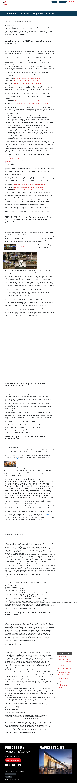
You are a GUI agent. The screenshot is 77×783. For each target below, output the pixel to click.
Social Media (54, 4)
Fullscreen (8, 161)
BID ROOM (8, 776)
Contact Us (70, 4)
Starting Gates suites (15, 194)
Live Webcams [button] (62, 1)
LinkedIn (19, 158)
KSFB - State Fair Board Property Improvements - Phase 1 (55, 761)
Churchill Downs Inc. (11, 356)
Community (33, 4)
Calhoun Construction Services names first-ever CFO (65, 667)
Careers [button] (63, 4)
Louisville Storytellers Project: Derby (25, 80)
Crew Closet (69, 8)
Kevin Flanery (21, 237)
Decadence (40, 80)
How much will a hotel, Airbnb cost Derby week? (28, 190)
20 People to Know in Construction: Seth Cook (64, 680)
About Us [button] (25, 4)
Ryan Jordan (41, 237)
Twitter (11, 158)
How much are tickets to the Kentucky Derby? (28, 83)
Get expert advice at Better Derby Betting (27, 78)
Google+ (15, 158)
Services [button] (47, 4)
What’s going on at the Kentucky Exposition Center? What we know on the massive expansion (64, 660)
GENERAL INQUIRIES (10, 773)
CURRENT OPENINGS (12, 760)
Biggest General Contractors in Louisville (63, 685)
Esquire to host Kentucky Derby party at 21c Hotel (29, 184)
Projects (40, 4)
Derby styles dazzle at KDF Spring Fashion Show (28, 187)
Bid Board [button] (54, 1)
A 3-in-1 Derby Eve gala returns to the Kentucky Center (30, 100)
